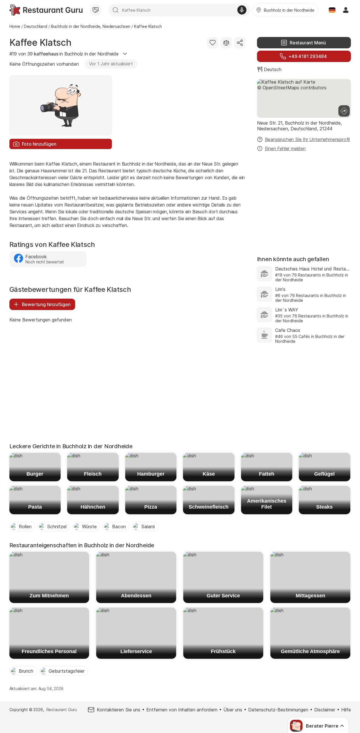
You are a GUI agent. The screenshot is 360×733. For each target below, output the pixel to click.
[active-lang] (332, 10)
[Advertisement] (304, 201)
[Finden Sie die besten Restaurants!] (46, 10)
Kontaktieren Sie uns (118, 710)
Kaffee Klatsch (40, 42)
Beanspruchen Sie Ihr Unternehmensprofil (307, 139)
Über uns (232, 710)
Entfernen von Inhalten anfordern (181, 710)
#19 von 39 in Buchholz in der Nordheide (64, 54)
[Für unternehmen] (95, 10)
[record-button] (241, 10)
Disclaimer (324, 710)
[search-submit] (115, 10)
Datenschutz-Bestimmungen (278, 710)
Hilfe (346, 710)
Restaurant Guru (61, 709)
